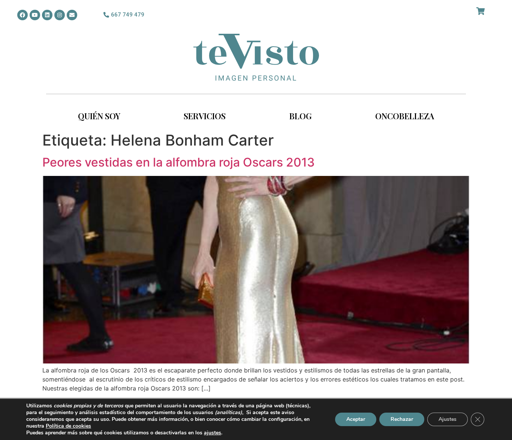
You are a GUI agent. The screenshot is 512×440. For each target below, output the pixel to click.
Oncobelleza (404, 116)
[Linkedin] (47, 15)
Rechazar (402, 419)
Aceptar (355, 419)
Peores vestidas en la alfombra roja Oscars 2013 (178, 162)
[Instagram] (59, 15)
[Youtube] (35, 15)
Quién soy (99, 116)
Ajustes (448, 419)
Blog (300, 116)
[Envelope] (72, 15)
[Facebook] (22, 15)
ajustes (212, 432)
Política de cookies (68, 425)
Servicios (205, 116)
